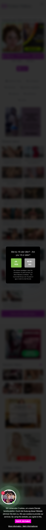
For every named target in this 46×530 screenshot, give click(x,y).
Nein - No (30, 263)
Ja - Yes (16, 263)
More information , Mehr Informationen (23, 526)
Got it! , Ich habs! (23, 521)
